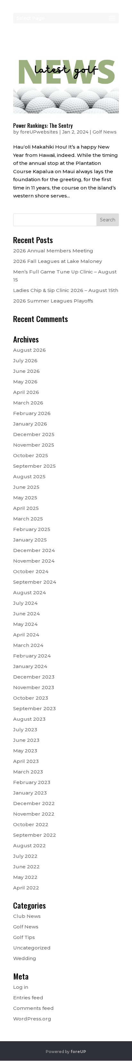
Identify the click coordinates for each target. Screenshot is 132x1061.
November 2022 (33, 814)
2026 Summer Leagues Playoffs (53, 301)
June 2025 (26, 487)
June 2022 (26, 867)
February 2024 (32, 656)
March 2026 (28, 403)
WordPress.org (32, 1019)
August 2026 (29, 350)
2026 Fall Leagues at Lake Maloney (57, 261)
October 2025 (30, 455)
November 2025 (33, 445)
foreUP (78, 1051)
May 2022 (25, 877)
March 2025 (28, 519)
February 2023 (31, 782)
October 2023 (30, 698)
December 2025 (33, 434)
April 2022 (26, 888)
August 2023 (29, 719)
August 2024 (29, 592)
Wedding (24, 958)
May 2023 (25, 751)
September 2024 (34, 582)
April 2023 (26, 761)
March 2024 (28, 645)
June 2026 (26, 371)
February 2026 (32, 413)
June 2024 (26, 614)
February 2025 (31, 529)
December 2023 (33, 677)
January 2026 (30, 424)
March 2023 (28, 772)
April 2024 (26, 635)
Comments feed (33, 1008)
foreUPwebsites (39, 132)
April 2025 (26, 508)
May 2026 (25, 382)
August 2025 (29, 476)
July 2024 (25, 603)
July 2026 (25, 361)
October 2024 (30, 571)
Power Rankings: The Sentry (43, 125)
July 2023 (25, 730)
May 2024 (25, 624)
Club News (27, 916)
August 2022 (29, 845)
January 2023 (30, 793)
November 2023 (33, 687)
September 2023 (34, 708)
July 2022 (25, 856)
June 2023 (26, 740)
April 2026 (26, 392)
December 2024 (34, 550)
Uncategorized (32, 948)
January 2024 (30, 666)
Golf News (105, 132)
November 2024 (33, 561)
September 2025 (34, 466)
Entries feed (28, 998)
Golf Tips (24, 937)
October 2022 (30, 824)
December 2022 (34, 803)
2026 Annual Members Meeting (53, 251)
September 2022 (34, 835)
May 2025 (25, 498)
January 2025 (30, 540)
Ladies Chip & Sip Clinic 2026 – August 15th (65, 290)
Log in (20, 987)
